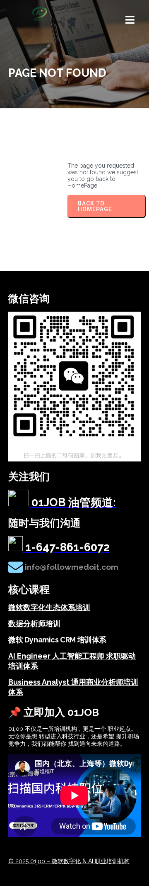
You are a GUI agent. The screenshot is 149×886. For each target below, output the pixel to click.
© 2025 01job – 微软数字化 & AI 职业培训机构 (69, 861)
